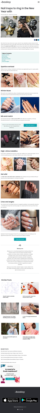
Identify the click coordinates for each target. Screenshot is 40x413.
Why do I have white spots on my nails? (10, 337)
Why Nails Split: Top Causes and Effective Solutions (11, 351)
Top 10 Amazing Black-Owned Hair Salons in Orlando (11, 357)
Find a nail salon (20, 239)
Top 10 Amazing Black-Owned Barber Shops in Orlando (12, 359)
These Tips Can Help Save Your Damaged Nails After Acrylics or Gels (29, 338)
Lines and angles (5, 61)
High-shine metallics (6, 58)
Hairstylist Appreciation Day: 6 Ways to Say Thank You (12, 353)
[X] (20, 409)
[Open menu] (38, 2)
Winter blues (4, 56)
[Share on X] (36, 40)
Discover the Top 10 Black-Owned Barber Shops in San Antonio (14, 355)
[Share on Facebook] (35, 40)
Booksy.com (20, 248)
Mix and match (5, 57)
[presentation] (10, 288)
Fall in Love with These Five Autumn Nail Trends (29, 297)
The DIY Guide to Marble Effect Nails (8, 297)
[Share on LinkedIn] (38, 40)
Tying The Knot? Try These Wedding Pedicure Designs (9, 317)
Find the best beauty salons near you (8, 362)
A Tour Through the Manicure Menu (30, 317)
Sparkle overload (5, 54)
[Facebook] (18, 409)
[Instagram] (22, 409)
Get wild (3, 60)
